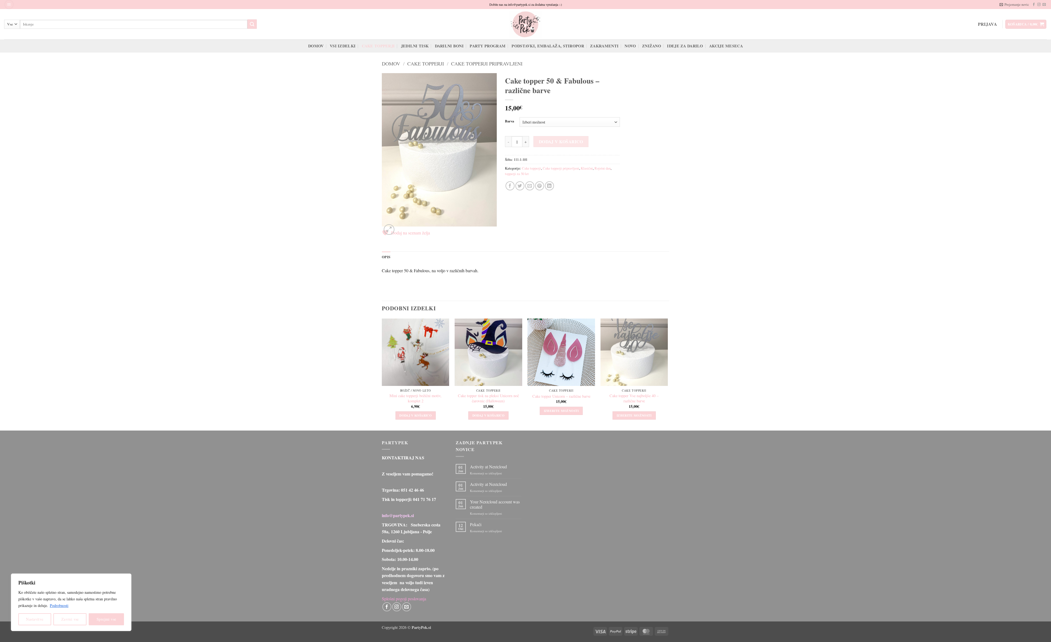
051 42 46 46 (412, 490)
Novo (630, 46)
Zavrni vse (70, 619)
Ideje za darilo (685, 46)
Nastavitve (34, 619)
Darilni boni (449, 46)
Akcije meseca (726, 46)
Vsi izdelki (343, 46)
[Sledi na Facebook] (1033, 5)
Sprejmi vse (106, 619)
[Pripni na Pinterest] (539, 185)
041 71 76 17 (424, 499)
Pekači (475, 524)
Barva (509, 121)
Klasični (587, 168)
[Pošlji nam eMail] (1044, 5)
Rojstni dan (602, 168)
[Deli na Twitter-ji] (519, 185)
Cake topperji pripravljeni (486, 63)
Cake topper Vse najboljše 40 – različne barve (634, 398)
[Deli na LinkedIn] (549, 185)
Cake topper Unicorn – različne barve (561, 396)
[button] (9, 4)
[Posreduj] (252, 24)
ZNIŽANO (651, 46)
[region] (71, 602)
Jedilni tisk (415, 46)
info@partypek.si (398, 515)
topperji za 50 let (517, 173)
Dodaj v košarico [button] (415, 415)
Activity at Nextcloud (488, 466)
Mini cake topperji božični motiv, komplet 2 (415, 398)
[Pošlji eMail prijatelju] (529, 185)
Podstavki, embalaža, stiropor (548, 46)
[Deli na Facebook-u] (510, 185)
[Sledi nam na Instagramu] (1039, 5)
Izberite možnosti (561, 410)
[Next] (667, 374)
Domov (316, 46)
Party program (488, 46)
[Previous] (382, 374)
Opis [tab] (386, 256)
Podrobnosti (59, 605)
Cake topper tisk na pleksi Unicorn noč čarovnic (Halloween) (488, 398)
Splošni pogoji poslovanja (404, 598)
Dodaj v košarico (561, 142)
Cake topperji (378, 46)
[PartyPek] (525, 24)
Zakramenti (604, 46)
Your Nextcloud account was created (495, 504)
